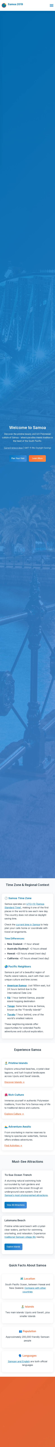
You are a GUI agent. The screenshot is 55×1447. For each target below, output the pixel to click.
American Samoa (16, 985)
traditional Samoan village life (20, 1237)
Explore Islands (13, 1247)
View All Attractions (16, 1205)
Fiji (8, 997)
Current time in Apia (13, 448)
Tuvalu (11, 1014)
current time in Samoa (28, 924)
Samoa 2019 (15, 4)
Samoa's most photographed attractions (26, 1195)
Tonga (10, 1006)
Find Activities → (13, 1145)
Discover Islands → (15, 1082)
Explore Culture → (14, 1113)
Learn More (37, 458)
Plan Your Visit (17, 458)
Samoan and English (19, 1361)
